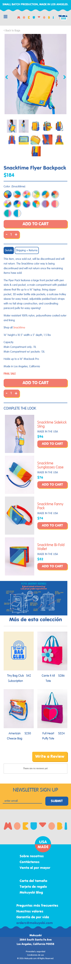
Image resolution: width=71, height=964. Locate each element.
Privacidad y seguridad (35, 952)
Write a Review (49, 756)
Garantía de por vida (32, 917)
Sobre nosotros (32, 856)
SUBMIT (57, 801)
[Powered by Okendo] (13, 759)
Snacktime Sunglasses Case (50, 465)
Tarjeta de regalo (33, 887)
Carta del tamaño (33, 881)
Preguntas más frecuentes (37, 906)
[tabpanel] (35, 74)
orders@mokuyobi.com (34, 923)
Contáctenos (30, 862)
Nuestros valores (29, 911)
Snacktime (19, 327)
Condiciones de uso (35, 955)
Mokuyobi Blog (31, 892)
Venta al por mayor (35, 868)
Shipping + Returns (27, 250)
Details (9, 250)
